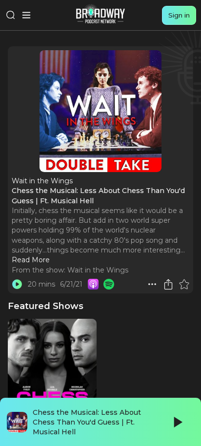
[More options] (152, 284)
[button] (152, 284)
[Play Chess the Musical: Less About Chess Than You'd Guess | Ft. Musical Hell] (17, 284)
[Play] (177, 422)
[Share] (168, 284)
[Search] (10, 15)
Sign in (179, 15)
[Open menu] (26, 15)
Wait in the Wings (97, 270)
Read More (31, 259)
